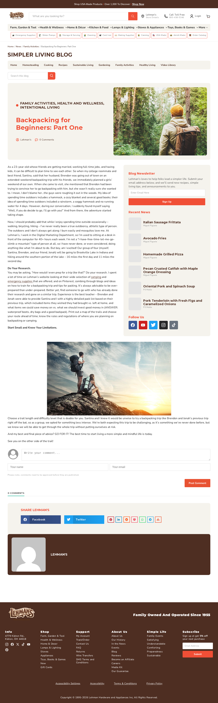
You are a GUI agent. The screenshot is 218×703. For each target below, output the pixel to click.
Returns (80, 651)
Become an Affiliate (123, 659)
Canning (145, 35)
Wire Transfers (84, 655)
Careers (116, 663)
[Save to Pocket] (134, 520)
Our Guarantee (120, 671)
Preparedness (155, 651)
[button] (208, 16)
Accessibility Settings (68, 683)
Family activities (31, 46)
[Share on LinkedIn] (118, 520)
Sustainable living (83, 65)
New (43, 663)
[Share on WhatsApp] (142, 520)
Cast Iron (107, 35)
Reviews (116, 655)
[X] (153, 325)
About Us (117, 636)
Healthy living (147, 65)
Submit (198, 654)
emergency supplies (20, 281)
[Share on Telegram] (150, 520)
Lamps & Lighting (51, 647)
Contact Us (82, 643)
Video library (168, 65)
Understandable (156, 643)
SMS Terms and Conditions (85, 661)
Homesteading (30, 65)
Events (115, 647)
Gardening (104, 65)
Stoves (45, 651)
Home (11, 46)
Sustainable (154, 655)
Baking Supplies (126, 35)
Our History (118, 639)
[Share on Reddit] (126, 520)
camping (96, 277)
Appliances (47, 655)
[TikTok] (173, 325)
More (202, 27)
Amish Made (179, 35)
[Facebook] (133, 325)
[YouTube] (143, 325)
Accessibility (97, 683)
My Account (83, 636)
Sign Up (167, 201)
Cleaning (91, 35)
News (18, 46)
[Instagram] (163, 325)
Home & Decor (49, 643)
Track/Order (83, 639)
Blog (114, 651)
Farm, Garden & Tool (52, 636)
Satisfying (153, 639)
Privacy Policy (154, 683)
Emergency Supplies (25, 35)
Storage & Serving (71, 35)
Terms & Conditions (125, 683)
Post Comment (197, 483)
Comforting (153, 647)
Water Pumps (48, 35)
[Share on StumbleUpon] (158, 520)
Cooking (48, 65)
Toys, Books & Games (53, 659)
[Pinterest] (7, 650)
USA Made (161, 35)
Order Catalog (199, 35)
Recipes (63, 65)
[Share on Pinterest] (111, 520)
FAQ (78, 647)
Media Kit (117, 667)
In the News (119, 643)
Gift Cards (46, 667)
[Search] (132, 16)
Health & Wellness (51, 639)
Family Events (155, 636)
